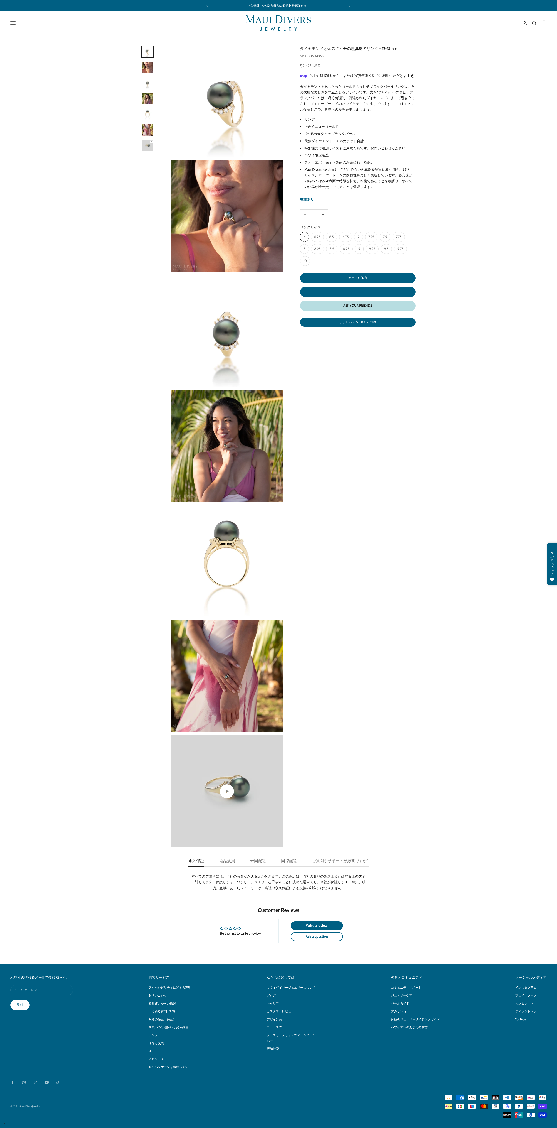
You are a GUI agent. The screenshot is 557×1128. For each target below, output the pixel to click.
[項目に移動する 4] (147, 99)
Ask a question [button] (317, 936)
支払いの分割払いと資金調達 (168, 1027)
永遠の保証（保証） (162, 1019)
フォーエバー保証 (318, 162)
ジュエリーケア (401, 995)
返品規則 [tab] (227, 860)
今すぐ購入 (358, 292)
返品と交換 (156, 1043)
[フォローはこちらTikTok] (58, 1082)
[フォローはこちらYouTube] (46, 1082)
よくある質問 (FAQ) (162, 1011)
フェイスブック (526, 995)
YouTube (520, 1019)
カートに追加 (358, 278)
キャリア (273, 1003)
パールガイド (400, 1003)
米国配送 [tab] (258, 860)
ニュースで (274, 1027)
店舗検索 (273, 1049)
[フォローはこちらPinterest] (35, 1082)
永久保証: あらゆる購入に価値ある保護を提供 (278, 5)
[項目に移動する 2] (147, 67)
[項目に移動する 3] (147, 83)
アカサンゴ (398, 1011)
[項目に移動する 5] (147, 114)
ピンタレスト (524, 1003)
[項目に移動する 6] (147, 130)
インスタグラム (526, 988)
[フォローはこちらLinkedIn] (69, 1082)
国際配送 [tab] (289, 860)
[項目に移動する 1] (147, 52)
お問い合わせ (158, 995)
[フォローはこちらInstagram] (24, 1082)
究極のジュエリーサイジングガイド (415, 1019)
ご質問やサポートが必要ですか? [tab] (340, 860)
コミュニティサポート (406, 988)
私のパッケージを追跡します (168, 1067)
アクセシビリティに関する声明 (170, 988)
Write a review (316, 926)
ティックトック (526, 1011)
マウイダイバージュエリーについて (291, 988)
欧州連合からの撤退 (162, 1003)
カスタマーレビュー (280, 1011)
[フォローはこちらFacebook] (12, 1082)
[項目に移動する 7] (147, 146)
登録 (20, 1005)
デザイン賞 (274, 1019)
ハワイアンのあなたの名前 (409, 1027)
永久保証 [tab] (196, 860)
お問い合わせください (388, 148)
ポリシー (155, 1035)
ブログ (271, 995)
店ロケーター (158, 1059)
